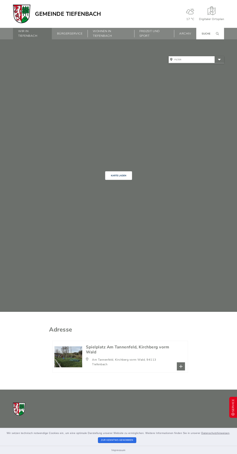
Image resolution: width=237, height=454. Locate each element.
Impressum (118, 450)
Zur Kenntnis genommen (117, 440)
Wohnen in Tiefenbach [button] (102, 33)
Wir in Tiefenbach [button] (27, 33)
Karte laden (118, 175)
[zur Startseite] (21, 14)
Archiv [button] (185, 34)
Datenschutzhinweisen (215, 433)
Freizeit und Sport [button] (149, 33)
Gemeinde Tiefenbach (68, 14)
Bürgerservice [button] (70, 34)
